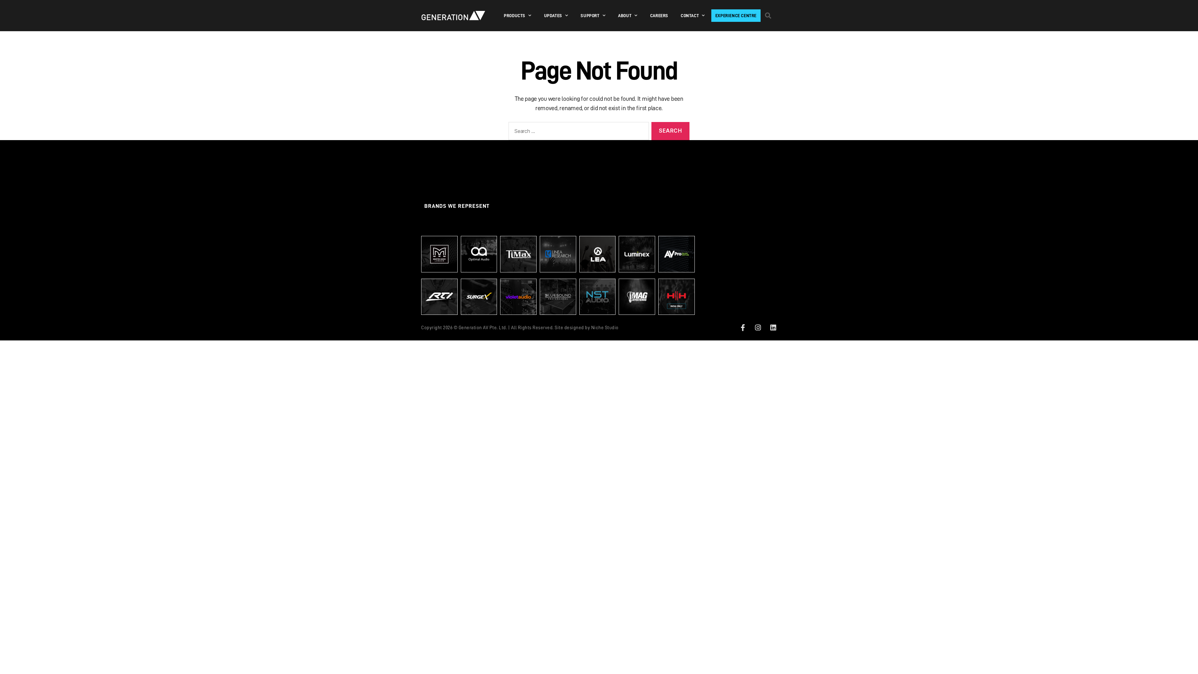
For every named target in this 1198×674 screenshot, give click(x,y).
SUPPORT (590, 15)
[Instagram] (758, 327)
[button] (768, 15)
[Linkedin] (773, 327)
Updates (553, 15)
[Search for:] (577, 132)
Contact (690, 15)
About (624, 15)
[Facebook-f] (742, 327)
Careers (659, 15)
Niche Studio (605, 327)
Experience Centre (736, 15)
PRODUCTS (514, 15)
